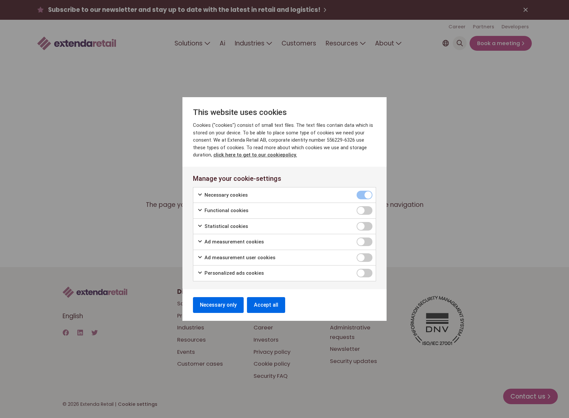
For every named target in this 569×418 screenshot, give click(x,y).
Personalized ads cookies (233, 273)
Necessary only (218, 305)
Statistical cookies (225, 226)
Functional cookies (225, 210)
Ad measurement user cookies (239, 258)
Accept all (266, 305)
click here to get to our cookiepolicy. (255, 155)
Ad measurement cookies (233, 242)
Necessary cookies (225, 195)
